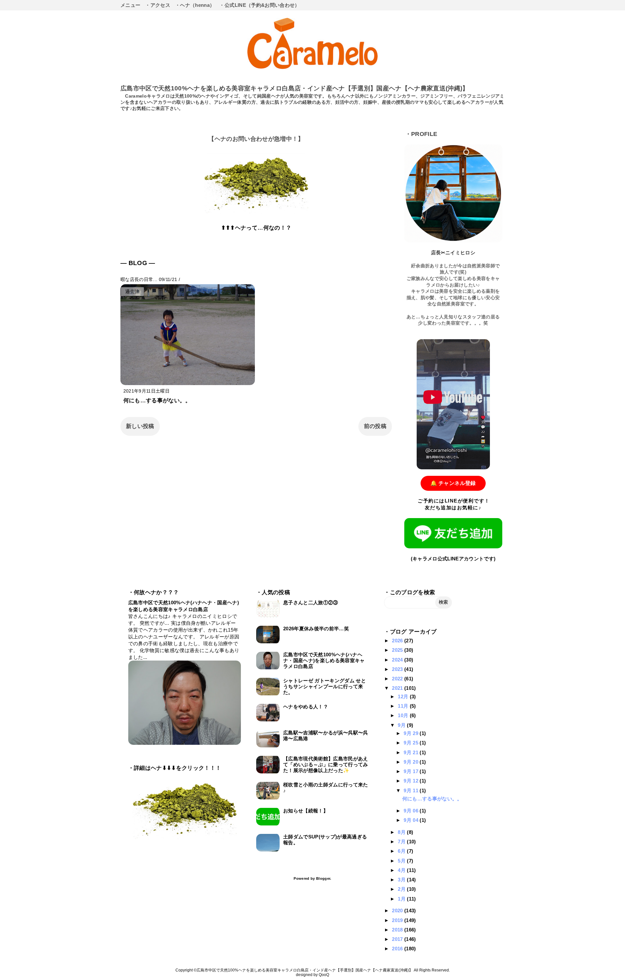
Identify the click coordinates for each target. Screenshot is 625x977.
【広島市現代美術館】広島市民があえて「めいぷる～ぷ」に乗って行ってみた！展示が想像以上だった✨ (325, 764)
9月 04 (412, 820)
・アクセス (157, 5)
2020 (398, 910)
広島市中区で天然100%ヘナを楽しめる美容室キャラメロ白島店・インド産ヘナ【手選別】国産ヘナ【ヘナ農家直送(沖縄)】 (294, 88)
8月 (402, 832)
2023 (398, 669)
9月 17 (412, 771)
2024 (398, 659)
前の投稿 (375, 426)
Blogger (323, 878)
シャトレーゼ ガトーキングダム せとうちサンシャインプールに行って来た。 (324, 686)
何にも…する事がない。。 (157, 400)
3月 (402, 879)
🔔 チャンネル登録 (453, 483)
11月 (404, 706)
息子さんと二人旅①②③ (310, 602)
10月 (404, 715)
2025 (398, 650)
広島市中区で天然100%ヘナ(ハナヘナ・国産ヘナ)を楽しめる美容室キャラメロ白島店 (324, 660)
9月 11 (412, 790)
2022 (398, 678)
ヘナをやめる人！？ (305, 706)
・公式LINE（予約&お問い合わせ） (259, 5)
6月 (402, 851)
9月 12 (412, 780)
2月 (402, 889)
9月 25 (412, 742)
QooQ (324, 974)
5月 (402, 860)
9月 (402, 725)
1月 (402, 899)
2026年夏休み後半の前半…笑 (316, 628)
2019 (398, 920)
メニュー (130, 5)
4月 (402, 870)
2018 (398, 929)
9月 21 (412, 752)
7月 (402, 841)
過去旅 (132, 291)
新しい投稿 (140, 426)
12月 (404, 696)
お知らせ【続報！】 (305, 810)
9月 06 (412, 810)
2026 (398, 640)
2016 (398, 948)
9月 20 (412, 762)
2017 (398, 939)
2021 (398, 688)
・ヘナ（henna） (195, 5)
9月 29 (412, 733)
